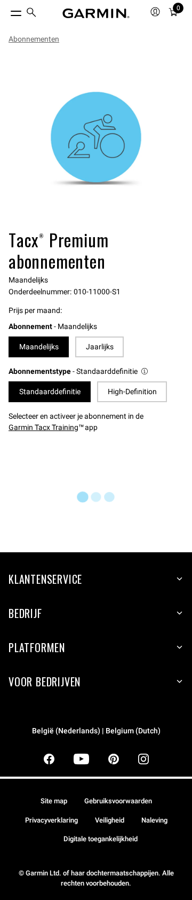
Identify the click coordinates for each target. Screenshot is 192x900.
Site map (54, 801)
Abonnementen (34, 39)
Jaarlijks (100, 346)
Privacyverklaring (51, 820)
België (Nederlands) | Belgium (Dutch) (96, 730)
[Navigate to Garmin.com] (96, 13)
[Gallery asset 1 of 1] (96, 138)
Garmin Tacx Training (43, 427)
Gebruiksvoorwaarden (118, 801)
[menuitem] (31, 13)
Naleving (154, 820)
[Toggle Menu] (6, 10)
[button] (79, 371)
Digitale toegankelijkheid (100, 839)
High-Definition (132, 391)
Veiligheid (109, 820)
